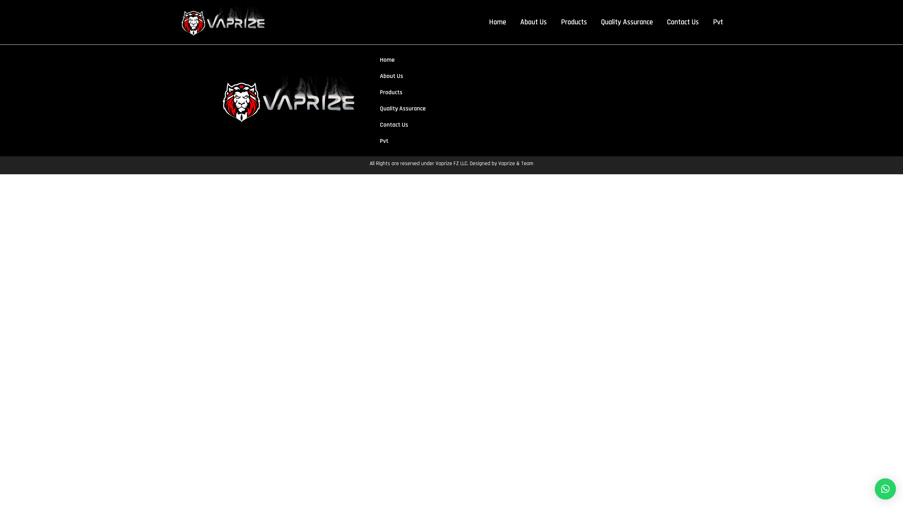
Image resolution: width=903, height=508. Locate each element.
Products (574, 22)
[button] (885, 489)
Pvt (718, 22)
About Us (533, 22)
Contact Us (683, 22)
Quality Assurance (627, 22)
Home (497, 22)
